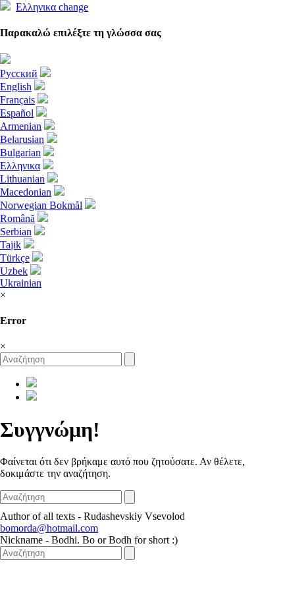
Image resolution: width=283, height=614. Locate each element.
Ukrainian (20, 283)
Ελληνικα (52, 7)
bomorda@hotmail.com (49, 528)
